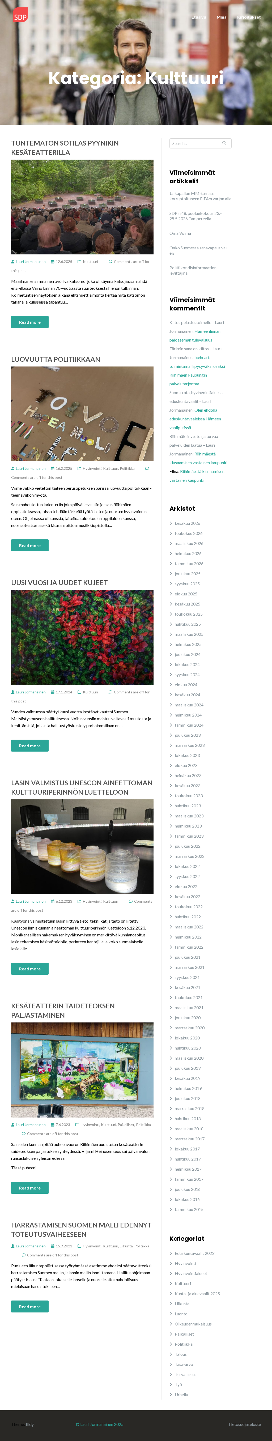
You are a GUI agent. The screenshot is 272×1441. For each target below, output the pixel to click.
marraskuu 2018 (190, 1108)
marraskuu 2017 (190, 1138)
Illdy (29, 1424)
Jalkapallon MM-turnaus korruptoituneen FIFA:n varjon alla (200, 196)
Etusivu (199, 16)
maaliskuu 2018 (189, 1128)
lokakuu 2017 (187, 1148)
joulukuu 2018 (188, 1098)
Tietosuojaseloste (244, 1424)
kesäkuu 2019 (187, 1078)
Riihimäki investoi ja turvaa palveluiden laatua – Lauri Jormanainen (193, 445)
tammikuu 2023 (189, 835)
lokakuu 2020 (187, 1037)
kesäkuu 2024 (187, 694)
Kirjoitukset (249, 16)
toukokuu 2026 (189, 533)
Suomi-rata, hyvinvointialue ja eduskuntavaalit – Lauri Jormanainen (196, 401)
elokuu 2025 (186, 593)
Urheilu (181, 1394)
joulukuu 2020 (188, 1017)
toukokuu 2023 (189, 795)
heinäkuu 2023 (188, 775)
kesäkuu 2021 (187, 987)
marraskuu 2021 (190, 967)
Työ (178, 1384)
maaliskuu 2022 (189, 926)
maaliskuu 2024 (189, 704)
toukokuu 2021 (189, 997)
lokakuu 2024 (187, 664)
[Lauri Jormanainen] (20, 13)
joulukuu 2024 (188, 654)
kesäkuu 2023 (187, 785)
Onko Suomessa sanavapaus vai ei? (198, 250)
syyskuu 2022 (187, 876)
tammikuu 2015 (189, 1209)
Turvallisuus (186, 1374)
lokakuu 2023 (187, 755)
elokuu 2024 (186, 684)
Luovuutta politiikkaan (55, 359)
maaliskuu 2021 (189, 1007)
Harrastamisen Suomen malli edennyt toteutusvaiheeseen (81, 1229)
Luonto (181, 1313)
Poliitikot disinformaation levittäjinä (192, 270)
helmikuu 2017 (188, 1168)
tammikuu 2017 (189, 1179)
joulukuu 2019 (188, 1068)
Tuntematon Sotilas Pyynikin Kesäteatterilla (65, 147)
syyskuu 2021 (187, 977)
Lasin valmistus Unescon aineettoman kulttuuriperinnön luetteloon (81, 787)
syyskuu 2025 (187, 583)
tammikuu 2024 (189, 724)
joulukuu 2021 (188, 957)
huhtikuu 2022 (188, 916)
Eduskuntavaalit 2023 (194, 1253)
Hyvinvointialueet (191, 1273)
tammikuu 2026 (189, 563)
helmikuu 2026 (188, 553)
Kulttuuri (90, 261)
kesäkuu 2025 (187, 603)
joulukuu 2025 (188, 573)
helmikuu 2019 (188, 1088)
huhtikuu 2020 (188, 1047)
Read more (30, 322)
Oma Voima (180, 233)
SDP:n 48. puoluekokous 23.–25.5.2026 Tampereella (195, 216)
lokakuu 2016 (187, 1199)
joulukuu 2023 (188, 734)
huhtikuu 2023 (188, 805)
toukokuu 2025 (189, 613)
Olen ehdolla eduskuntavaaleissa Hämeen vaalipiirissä (195, 418)
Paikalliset (126, 1124)
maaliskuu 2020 (189, 1057)
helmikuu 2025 (188, 644)
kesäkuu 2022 (187, 896)
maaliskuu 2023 (189, 815)
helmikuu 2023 (188, 825)
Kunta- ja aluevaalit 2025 (197, 1293)
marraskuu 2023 (190, 745)
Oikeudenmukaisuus (193, 1323)
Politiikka (127, 468)
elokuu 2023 (186, 765)
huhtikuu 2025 (188, 623)
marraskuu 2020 (190, 1027)
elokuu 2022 (186, 886)
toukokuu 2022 (189, 906)
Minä (222, 16)
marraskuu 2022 (190, 856)
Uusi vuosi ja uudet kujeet (59, 582)
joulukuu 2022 (188, 846)
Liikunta (126, 1246)
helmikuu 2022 (188, 936)
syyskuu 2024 (187, 674)
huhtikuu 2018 (188, 1118)
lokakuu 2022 (187, 866)
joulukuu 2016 (188, 1189)
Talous (181, 1354)
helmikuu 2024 (188, 714)
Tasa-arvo (184, 1364)
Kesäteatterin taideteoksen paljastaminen (63, 1010)
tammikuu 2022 (189, 946)
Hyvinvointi (92, 468)
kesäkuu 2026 (187, 523)
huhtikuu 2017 (188, 1158)
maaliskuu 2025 (189, 634)
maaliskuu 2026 (189, 543)
